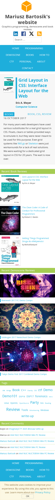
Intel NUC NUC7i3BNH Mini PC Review (27, 435)
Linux (6, 403)
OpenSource (24, 403)
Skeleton (33, 143)
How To (44, 55)
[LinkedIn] (15, 34)
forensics (41, 396)
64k (4, 390)
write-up (27, 416)
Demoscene (13, 55)
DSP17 (30, 396)
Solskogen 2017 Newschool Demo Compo (21, 337)
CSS (38, 114)
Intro (51, 397)
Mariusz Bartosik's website (27, 19)
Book (31, 114)
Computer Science (26, 106)
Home (15, 48)
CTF (12, 61)
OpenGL (14, 403)
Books (30, 55)
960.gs (21, 143)
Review (46, 114)
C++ (23, 390)
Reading (48, 403)
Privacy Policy (42, 492)
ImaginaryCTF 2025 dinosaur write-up (26, 428)
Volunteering (34, 410)
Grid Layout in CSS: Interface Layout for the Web (33, 88)
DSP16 (22, 396)
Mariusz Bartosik (7, 441)
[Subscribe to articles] (39, 34)
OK (27, 496)
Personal (25, 61)
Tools (24, 410)
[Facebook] (23, 34)
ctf (40, 390)
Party (34, 402)
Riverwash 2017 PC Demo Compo (17, 300)
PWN (42, 403)
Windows (44, 410)
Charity (30, 390)
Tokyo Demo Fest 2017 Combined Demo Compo (24, 374)
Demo (48, 390)
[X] (31, 34)
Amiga (8, 390)
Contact (27, 68)
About (41, 61)
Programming (34, 48)
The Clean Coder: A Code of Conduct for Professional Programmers (35, 210)
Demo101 (9, 396)
